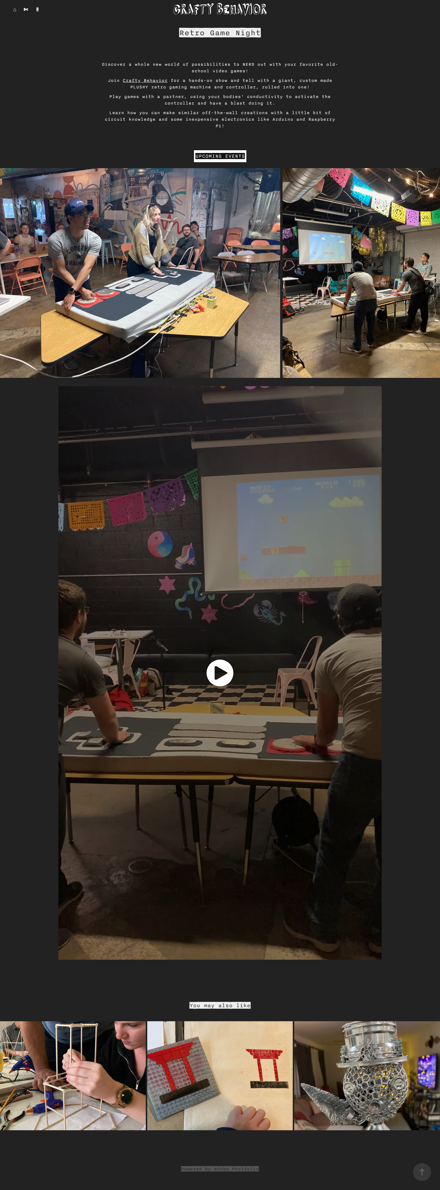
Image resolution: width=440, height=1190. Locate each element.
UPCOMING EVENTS (220, 156)
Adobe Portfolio (236, 1169)
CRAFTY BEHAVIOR (220, 9)
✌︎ (37, 10)
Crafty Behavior (145, 80)
